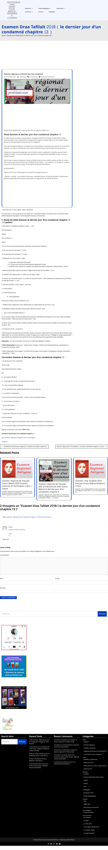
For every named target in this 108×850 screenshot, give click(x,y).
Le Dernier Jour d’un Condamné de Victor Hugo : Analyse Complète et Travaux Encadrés (39, 749)
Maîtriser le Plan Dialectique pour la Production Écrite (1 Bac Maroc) (39, 755)
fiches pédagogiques (44, 8)
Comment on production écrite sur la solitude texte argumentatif (64, 763)
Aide (84, 801)
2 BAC (84, 757)
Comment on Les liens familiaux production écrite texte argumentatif (66, 746)
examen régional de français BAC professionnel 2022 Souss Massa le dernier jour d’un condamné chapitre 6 (53, 488)
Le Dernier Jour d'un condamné (31, 74)
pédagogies (52, 11)
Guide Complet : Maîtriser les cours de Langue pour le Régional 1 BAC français (39, 742)
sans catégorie (87, 810)
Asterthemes (54, 840)
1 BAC (84, 740)
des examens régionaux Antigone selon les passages (18, 437)
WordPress (71, 840)
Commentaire (5, 555)
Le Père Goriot (87, 769)
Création (85, 799)
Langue (85, 780)
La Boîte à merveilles (89, 748)
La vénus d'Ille (87, 824)
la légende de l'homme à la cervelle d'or (94, 751)
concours (40, 11)
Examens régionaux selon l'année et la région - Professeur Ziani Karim (28, 517)
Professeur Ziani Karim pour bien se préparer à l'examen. (13, 10)
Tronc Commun (87, 815)
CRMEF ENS (86, 804)
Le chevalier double (89, 830)
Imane (11, 527)
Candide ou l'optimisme (90, 759)
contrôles (86, 774)
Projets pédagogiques (89, 796)
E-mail (57, 579)
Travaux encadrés (88, 812)
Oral (84, 786)
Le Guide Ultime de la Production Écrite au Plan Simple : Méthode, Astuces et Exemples (38, 766)
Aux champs (87, 817)
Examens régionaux (11, 74)
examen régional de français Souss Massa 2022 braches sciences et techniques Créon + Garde (17, 485)
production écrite (88, 793)
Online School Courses (40, 840)
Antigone (5, 441)
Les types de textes (88, 833)
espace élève (60, 8)
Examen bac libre (88, 762)
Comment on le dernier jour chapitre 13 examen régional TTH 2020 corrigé (65, 741)
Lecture (85, 783)
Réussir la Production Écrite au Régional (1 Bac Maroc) (38, 760)
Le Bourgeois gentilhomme (91, 827)
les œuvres (28, 11)
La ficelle (86, 820)
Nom (2, 579)
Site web (2, 588)
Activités (85, 772)
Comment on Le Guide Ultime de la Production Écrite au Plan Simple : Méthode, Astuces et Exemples (66, 757)
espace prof (28, 8)
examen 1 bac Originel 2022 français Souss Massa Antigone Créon (90, 483)
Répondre (6, 539)
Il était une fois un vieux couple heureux (95, 766)
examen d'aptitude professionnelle (93, 777)
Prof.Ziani (22, 77)
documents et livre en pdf (90, 807)
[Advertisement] (54, 56)
